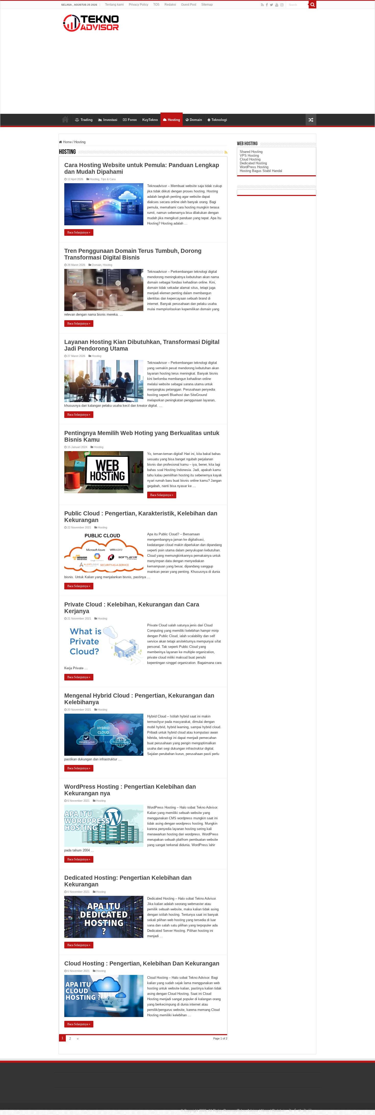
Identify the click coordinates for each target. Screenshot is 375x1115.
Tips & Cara (108, 179)
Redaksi (170, 4)
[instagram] (282, 5)
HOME (65, 119)
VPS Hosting (249, 155)
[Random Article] (311, 120)
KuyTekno (150, 120)
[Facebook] (266, 5)
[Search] (312, 4)
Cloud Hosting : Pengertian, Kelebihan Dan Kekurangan (141, 963)
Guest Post (188, 4)
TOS (156, 4)
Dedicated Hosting (253, 163)
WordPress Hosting (254, 167)
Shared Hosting (251, 152)
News (265, 1110)
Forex (132, 120)
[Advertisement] (187, 70)
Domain (196, 120)
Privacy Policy (138, 4)
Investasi (110, 120)
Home (67, 142)
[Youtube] (277, 5)
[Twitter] (271, 5)
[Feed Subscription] (225, 152)
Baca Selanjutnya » (78, 232)
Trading (87, 120)
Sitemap (207, 4)
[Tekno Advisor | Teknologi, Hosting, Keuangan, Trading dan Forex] (90, 22)
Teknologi (219, 120)
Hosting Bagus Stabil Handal (261, 171)
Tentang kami (114, 4)
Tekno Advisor (248, 1110)
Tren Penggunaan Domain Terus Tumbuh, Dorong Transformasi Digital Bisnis (133, 254)
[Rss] (262, 5)
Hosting (174, 120)
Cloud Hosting (250, 159)
